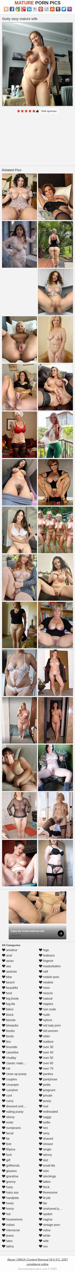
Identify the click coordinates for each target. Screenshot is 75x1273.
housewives (13, 1219)
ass (8, 966)
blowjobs (11, 1025)
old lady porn (51, 1025)
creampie (12, 1084)
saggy (46, 1117)
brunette (11, 1047)
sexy (45, 1133)
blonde (10, 1020)
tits (44, 1203)
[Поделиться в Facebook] (12, 9)
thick (45, 1187)
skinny (47, 1154)
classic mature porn (19, 1063)
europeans (13, 1127)
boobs (10, 1030)
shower (47, 1144)
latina (9, 1246)
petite (46, 1084)
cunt (8, 1095)
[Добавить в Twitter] (64, 9)
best (8, 993)
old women (50, 1030)
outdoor (47, 1041)
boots (9, 1036)
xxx (45, 1246)
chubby (10, 1057)
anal (8, 955)
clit (7, 1068)
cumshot (11, 1090)
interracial (12, 1230)
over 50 (47, 1057)
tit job (46, 1197)
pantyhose (49, 1079)
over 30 (47, 1047)
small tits (48, 1165)
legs (45, 950)
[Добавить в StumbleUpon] (52, 9)
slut (45, 1160)
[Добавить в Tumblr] (58, 9)
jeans (9, 1235)
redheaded (50, 1111)
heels (9, 1203)
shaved (47, 1138)
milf (45, 971)
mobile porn (50, 977)
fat (7, 1138)
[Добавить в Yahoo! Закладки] (69, 9)
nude (46, 1014)
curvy (9, 1101)
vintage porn (51, 1224)
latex (9, 1241)
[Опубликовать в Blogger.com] (6, 9)
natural (47, 998)
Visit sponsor (49, 111)
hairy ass (11, 1192)
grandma (11, 1176)
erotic (9, 1122)
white (46, 1235)
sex (45, 1127)
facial (9, 1133)
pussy (46, 1101)
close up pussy (16, 1074)
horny (9, 1208)
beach (10, 982)
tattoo (46, 1181)
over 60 (47, 1063)
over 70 (47, 1068)
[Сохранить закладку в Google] (17, 9)
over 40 (47, 1052)
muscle (47, 993)
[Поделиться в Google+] (23, 9)
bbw (8, 977)
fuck (8, 1154)
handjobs (12, 1197)
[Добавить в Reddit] (46, 9)
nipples (47, 1004)
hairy (9, 1187)
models (47, 982)
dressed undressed (18, 1106)
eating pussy (14, 1111)
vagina (47, 1219)
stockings (49, 1176)
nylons (47, 1020)
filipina (10, 1149)
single (46, 1149)
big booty (12, 998)
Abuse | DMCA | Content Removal (27, 1259)
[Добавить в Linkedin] (29, 9)
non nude (49, 1009)
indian (10, 1224)
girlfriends (12, 1165)
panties (47, 1074)
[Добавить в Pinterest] (40, 9)
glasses (11, 1171)
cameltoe (12, 1052)
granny (10, 1181)
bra (8, 1041)
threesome (50, 1192)
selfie (46, 1122)
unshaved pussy (53, 1208)
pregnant (48, 1090)
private (47, 1095)
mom (46, 987)
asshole (11, 971)
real (45, 1106)
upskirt (47, 1214)
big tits (10, 1004)
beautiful (11, 987)
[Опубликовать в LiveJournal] (35, 9)
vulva (46, 1230)
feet (8, 1144)
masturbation (51, 966)
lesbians (48, 955)
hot (7, 1214)
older (46, 1036)
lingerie (47, 960)
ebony (10, 1117)
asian (9, 960)
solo (45, 1171)
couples (11, 1079)
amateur (11, 950)
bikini (9, 1009)
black (9, 1014)
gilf (7, 1160)
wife (45, 1241)
